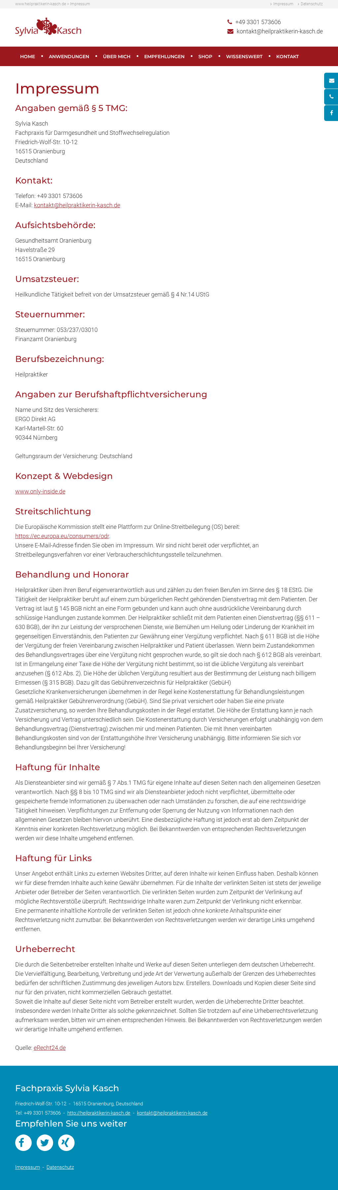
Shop (205, 57)
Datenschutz (312, 4)
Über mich (116, 57)
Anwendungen (69, 57)
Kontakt (287, 57)
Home (27, 57)
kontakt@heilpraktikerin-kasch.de (280, 31)
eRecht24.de (50, 1047)
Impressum (283, 4)
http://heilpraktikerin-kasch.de (98, 1113)
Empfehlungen (164, 57)
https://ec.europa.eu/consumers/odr (62, 536)
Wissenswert (244, 57)
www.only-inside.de (40, 491)
